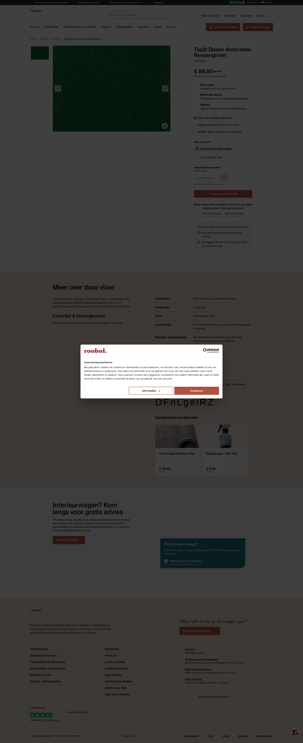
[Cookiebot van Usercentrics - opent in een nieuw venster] (205, 350)
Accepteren (196, 390)
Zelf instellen (149, 390)
